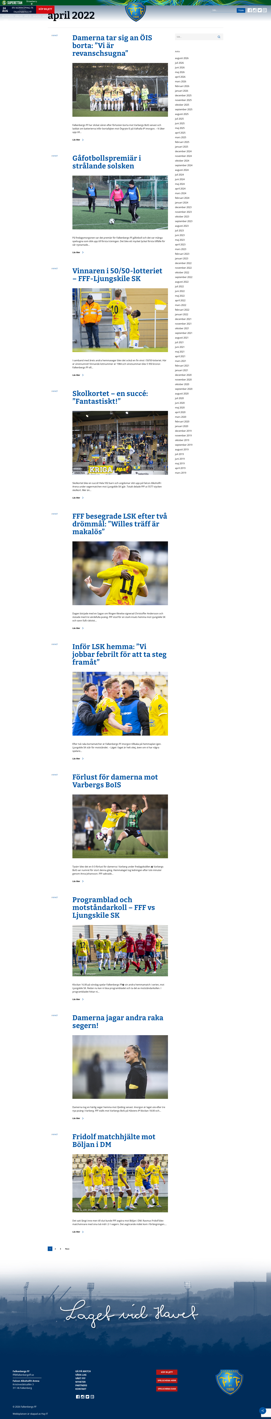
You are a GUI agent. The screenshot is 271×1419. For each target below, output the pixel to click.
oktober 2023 (182, 216)
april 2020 (180, 412)
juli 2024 (179, 174)
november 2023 (183, 211)
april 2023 (180, 244)
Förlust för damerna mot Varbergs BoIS (115, 781)
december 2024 (183, 151)
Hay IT (44, 1413)
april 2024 (180, 188)
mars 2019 (180, 472)
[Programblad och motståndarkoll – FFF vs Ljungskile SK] (120, 981)
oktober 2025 (182, 104)
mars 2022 (180, 305)
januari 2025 (181, 146)
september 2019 (183, 444)
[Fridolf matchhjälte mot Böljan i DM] (120, 1217)
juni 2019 (180, 458)
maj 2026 (180, 72)
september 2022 (183, 277)
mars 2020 (180, 416)
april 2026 (180, 76)
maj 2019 (180, 463)
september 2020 (183, 388)
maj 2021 (180, 351)
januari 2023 (181, 258)
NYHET (55, 35)
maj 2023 (180, 239)
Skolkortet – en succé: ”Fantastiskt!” (110, 397)
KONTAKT (80, 1388)
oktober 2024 (182, 160)
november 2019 (183, 435)
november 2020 (183, 379)
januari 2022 (181, 314)
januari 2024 (181, 202)
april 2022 (180, 300)
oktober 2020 (182, 384)
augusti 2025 (182, 114)
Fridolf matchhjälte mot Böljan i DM (114, 1141)
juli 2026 (179, 62)
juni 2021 (180, 347)
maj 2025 (180, 128)
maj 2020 (180, 407)
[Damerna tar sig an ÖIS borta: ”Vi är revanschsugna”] (120, 121)
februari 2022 (182, 309)
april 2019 (180, 468)
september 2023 (183, 221)
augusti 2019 (182, 449)
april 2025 (180, 132)
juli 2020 (179, 398)
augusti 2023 (182, 225)
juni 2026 (180, 67)
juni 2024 (180, 179)
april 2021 (180, 356)
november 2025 (183, 100)
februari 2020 (182, 421)
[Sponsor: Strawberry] (31, 4)
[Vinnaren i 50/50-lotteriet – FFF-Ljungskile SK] (120, 356)
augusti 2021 (182, 337)
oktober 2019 (182, 440)
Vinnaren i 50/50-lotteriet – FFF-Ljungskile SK (117, 275)
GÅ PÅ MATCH (83, 1371)
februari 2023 (182, 253)
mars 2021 (180, 361)
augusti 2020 (182, 393)
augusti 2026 (182, 58)
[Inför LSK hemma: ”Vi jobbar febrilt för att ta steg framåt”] (120, 740)
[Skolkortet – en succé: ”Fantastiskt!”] (120, 479)
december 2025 (183, 95)
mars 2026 (180, 81)
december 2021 (183, 319)
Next (67, 1249)
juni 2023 (180, 235)
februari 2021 (182, 365)
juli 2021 (179, 342)
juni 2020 (180, 402)
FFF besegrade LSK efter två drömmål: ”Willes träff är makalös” (119, 524)
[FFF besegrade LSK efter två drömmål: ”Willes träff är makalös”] (120, 610)
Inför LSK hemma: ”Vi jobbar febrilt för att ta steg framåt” (119, 654)
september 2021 (183, 333)
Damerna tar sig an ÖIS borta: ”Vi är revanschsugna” (112, 46)
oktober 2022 (182, 272)
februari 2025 (182, 142)
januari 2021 (181, 370)
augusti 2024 (182, 170)
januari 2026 (181, 90)
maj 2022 (180, 295)
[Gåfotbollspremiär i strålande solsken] (120, 234)
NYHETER (80, 1381)
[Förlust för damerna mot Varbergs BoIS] (120, 863)
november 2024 (183, 156)
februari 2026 (182, 86)
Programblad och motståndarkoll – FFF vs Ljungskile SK (113, 908)
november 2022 (183, 267)
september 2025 (183, 109)
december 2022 (183, 263)
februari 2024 (182, 197)
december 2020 (183, 374)
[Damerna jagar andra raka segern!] (120, 1103)
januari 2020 (181, 426)
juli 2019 (179, 454)
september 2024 (183, 165)
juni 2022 (180, 291)
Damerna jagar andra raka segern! (117, 1022)
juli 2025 (179, 118)
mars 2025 (180, 137)
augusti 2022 (182, 281)
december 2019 (183, 430)
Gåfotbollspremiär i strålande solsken (106, 162)
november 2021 (183, 323)
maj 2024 (180, 183)
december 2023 (183, 207)
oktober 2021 (182, 328)
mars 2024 (180, 193)
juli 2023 (179, 230)
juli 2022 (179, 286)
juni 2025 (180, 123)
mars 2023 (180, 249)
